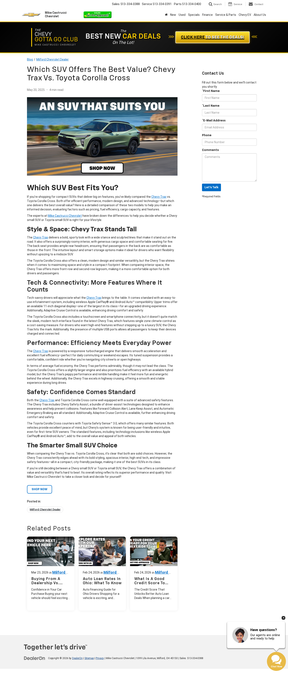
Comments (210, 150)
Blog (30, 59)
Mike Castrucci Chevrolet (65, 215)
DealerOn (77, 658)
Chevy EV (245, 14)
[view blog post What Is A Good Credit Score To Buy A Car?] (154, 574)
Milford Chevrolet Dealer (52, 59)
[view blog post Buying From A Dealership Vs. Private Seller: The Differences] (50, 574)
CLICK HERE (212, 37)
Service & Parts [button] (225, 14)
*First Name (211, 91)
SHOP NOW (39, 489)
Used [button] (182, 14)
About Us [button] (260, 14)
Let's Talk (211, 187)
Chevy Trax (158, 196)
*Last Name (210, 105)
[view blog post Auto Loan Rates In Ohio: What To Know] (102, 574)
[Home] (166, 15)
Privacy (100, 658)
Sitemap (89, 658)
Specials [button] (194, 14)
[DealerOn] (34, 658)
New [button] (173, 14)
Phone (206, 135)
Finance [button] (207, 14)
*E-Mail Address (214, 120)
